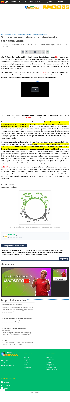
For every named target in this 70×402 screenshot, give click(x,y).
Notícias (26, 362)
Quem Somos (4, 360)
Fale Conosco (27, 367)
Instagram (7, 385)
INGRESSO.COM (15, 1)
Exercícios (49, 357)
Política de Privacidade (7, 365)
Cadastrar (26, 357)
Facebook (6, 382)
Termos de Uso (5, 368)
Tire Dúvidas (50, 360)
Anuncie (3, 363)
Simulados (49, 362)
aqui (37, 81)
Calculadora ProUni (51, 369)
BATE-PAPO (60, 1)
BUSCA (50, 1)
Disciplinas (27, 360)
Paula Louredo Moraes (15, 236)
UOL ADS (13, 5)
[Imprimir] (22, 52)
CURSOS (37, 1)
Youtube (6, 388)
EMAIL (50, 5)
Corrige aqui (50, 365)
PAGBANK (31, 1)
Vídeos (25, 365)
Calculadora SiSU (51, 367)
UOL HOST (24, 1)
